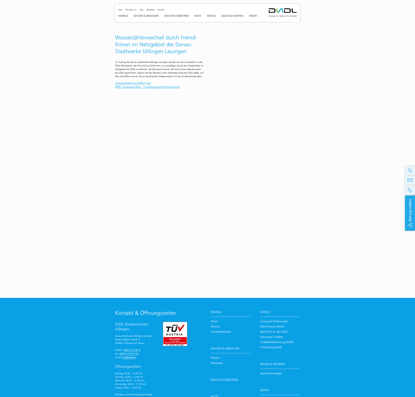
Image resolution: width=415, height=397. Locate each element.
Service (265, 312)
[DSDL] (283, 13)
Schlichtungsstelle (271, 347)
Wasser (215, 357)
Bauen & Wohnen (272, 364)
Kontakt (161, 9)
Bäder (264, 390)
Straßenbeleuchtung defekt (277, 342)
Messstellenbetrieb (224, 379)
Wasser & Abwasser (225, 348)
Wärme (215, 326)
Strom (214, 321)
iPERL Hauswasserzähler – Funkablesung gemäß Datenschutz (147, 86)
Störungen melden (271, 337)
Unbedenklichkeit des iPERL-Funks (133, 83)
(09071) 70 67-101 (129, 353)
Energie (216, 312)
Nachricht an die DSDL (274, 331)
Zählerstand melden (272, 326)
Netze (197, 15)
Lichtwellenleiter (221, 331)
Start (120, 9)
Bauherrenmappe (271, 373)
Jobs (141, 9)
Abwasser (217, 363)
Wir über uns (130, 9)
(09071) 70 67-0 (132, 349)
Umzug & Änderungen (274, 321)
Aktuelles (150, 9)
